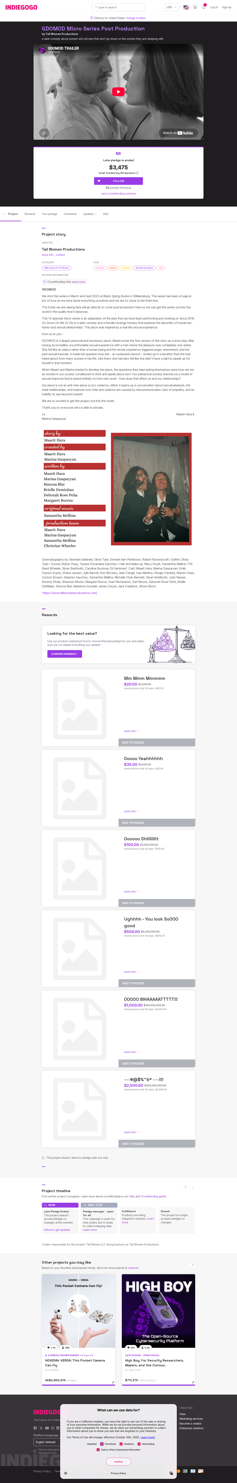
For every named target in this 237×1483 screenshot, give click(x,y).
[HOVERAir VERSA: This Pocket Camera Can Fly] (78, 1311)
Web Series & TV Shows (56, 268)
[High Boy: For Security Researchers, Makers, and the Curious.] (158, 1311)
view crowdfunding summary (118, 193)
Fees (183, 1414)
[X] (41, 1428)
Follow (118, 180)
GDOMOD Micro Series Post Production (93, 28)
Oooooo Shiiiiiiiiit (141, 839)
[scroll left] (185, 1187)
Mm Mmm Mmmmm (144, 678)
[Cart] (195, 7)
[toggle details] (115, 1384)
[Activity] (203, 7)
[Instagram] (52, 1428)
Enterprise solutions (191, 1428)
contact (60, 254)
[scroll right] (192, 1265)
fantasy (126, 268)
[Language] (186, 7)
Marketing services (191, 1418)
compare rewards (64, 653)
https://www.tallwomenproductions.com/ (70, 593)
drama (113, 268)
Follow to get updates (57, 1229)
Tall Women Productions (62, 33)
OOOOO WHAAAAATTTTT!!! (151, 999)
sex (161, 268)
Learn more (90, 1229)
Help (132, 1196)
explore (133, 1267)
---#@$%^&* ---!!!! (143, 1079)
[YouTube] (47, 1428)
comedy (99, 268)
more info (48, 254)
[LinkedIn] (57, 1428)
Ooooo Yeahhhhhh (143, 758)
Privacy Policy (42, 1471)
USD (169, 7)
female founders (144, 268)
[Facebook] (35, 1428)
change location (136, 18)
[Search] (96, 7)
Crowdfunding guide (153, 1196)
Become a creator (191, 1423)
